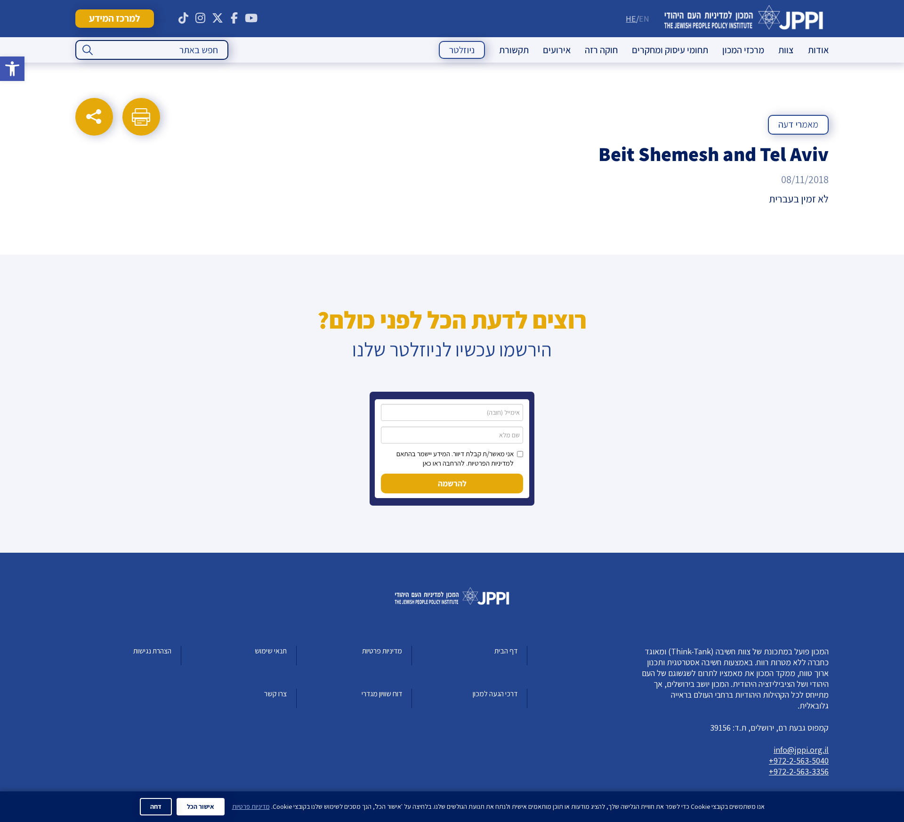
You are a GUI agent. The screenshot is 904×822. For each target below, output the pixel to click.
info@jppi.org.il (801, 749)
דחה (155, 806)
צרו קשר (275, 694)
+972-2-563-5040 (799, 760)
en (644, 18)
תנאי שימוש (271, 651)
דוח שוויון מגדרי (382, 694)
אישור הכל (200, 806)
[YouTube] (251, 18)
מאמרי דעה (798, 124)
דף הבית (505, 651)
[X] (217, 18)
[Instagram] (201, 18)
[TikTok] (184, 18)
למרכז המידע (114, 18)
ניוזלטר (462, 50)
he (631, 18)
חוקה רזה (601, 50)
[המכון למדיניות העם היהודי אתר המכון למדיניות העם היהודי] (744, 18)
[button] (12, 68)
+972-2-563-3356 (799, 771)
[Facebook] (234, 18)
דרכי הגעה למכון (495, 694)
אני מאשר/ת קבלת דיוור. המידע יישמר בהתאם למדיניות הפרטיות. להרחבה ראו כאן (455, 458)
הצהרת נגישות (152, 651)
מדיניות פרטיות (382, 651)
